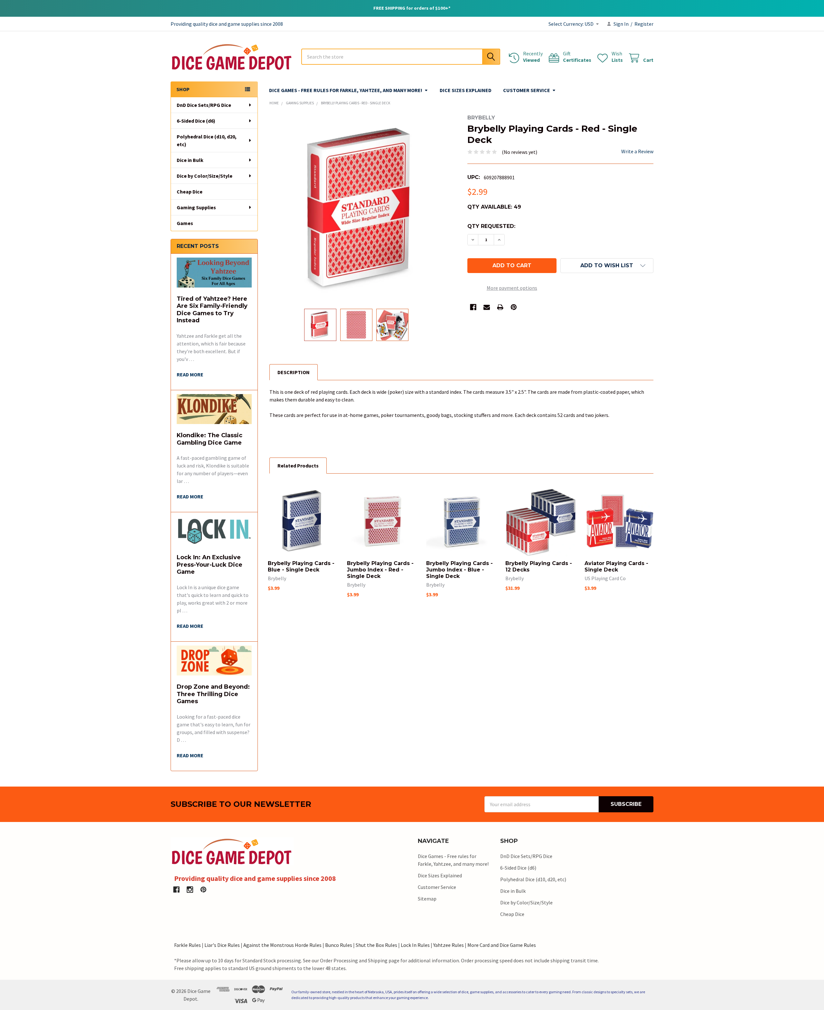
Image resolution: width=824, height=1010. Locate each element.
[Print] (500, 307)
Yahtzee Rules (448, 945)
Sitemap (427, 898)
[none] (362, 208)
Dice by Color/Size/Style (204, 176)
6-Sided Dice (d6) (196, 121)
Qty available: (494, 207)
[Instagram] (190, 889)
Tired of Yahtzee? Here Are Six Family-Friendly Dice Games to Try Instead (212, 309)
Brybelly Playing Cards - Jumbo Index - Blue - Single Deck (459, 569)
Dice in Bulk (190, 160)
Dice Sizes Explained (466, 90)
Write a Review (637, 151)
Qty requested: (491, 226)
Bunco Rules (338, 945)
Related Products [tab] (298, 465)
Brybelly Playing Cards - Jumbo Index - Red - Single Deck (380, 569)
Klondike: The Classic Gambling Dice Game (209, 439)
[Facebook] (473, 307)
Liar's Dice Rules (222, 945)
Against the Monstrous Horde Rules (282, 945)
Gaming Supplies (196, 207)
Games (185, 223)
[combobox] (400, 57)
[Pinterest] (514, 307)
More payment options (512, 288)
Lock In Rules (415, 945)
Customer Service (526, 90)
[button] (606, 265)
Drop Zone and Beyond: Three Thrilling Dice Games (213, 694)
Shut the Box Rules (376, 945)
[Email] (486, 307)
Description (293, 372)
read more (190, 374)
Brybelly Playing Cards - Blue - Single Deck (301, 566)
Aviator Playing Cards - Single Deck (616, 566)
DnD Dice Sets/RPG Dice (204, 105)
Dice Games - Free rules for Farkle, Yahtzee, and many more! (345, 90)
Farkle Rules (187, 945)
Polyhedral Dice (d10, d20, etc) (207, 140)
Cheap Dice (189, 191)
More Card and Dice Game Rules (501, 945)
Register (643, 24)
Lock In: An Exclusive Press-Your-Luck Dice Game (209, 564)
